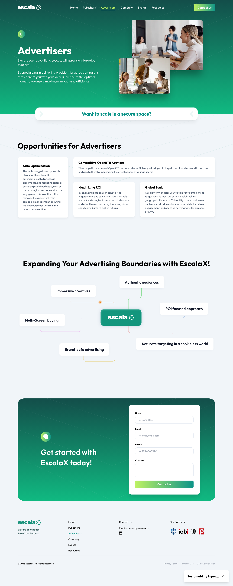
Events (142, 7)
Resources (158, 7)
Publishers (89, 7)
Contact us (205, 7)
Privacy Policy (170, 563)
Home (74, 7)
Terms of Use (187, 563)
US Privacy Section (206, 563)
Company (127, 7)
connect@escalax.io (137, 528)
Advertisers (108, 7)
